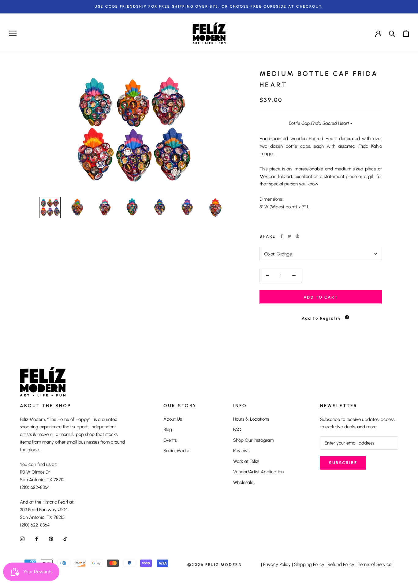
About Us (172, 419)
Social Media (176, 450)
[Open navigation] (13, 33)
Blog (167, 429)
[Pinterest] (297, 236)
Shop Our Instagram (253, 440)
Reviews (241, 450)
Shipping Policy (309, 564)
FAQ (237, 429)
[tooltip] (347, 317)
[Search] (392, 33)
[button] (320, 315)
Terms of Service (374, 564)
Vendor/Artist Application (258, 471)
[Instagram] (22, 538)
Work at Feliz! (246, 461)
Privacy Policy (277, 564)
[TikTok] (65, 538)
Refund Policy (341, 564)
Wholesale (243, 482)
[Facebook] (281, 236)
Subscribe (343, 462)
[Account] (378, 33)
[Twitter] (289, 236)
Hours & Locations (251, 419)
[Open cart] (406, 33)
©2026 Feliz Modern (214, 564)
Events (170, 440)
